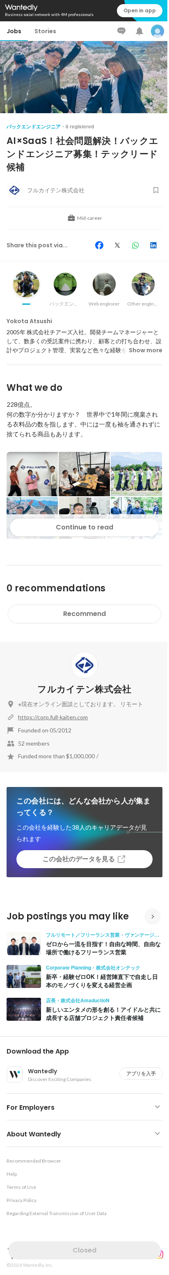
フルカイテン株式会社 (84, 689)
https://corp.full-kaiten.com (53, 717)
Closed (84, 1250)
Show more (145, 350)
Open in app (139, 10)
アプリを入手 (141, 1073)
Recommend (84, 613)
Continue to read (84, 527)
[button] (88, 1051)
